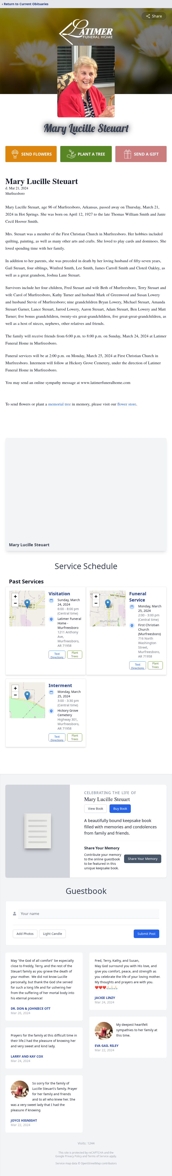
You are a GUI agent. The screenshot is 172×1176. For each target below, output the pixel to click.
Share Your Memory (142, 859)
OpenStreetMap (91, 1163)
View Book (95, 808)
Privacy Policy (73, 1156)
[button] (27, 603)
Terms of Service (98, 1156)
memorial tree (59, 404)
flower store (126, 404)
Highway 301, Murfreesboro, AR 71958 (68, 723)
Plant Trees (74, 654)
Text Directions (57, 655)
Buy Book (120, 808)
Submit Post (146, 934)
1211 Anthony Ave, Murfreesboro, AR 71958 (68, 639)
